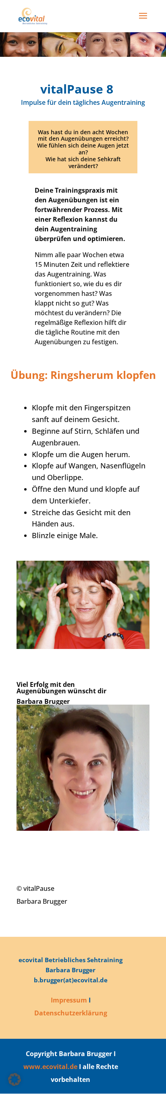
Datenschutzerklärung (70, 1013)
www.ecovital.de (50, 1066)
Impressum (69, 1000)
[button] (14, 1079)
